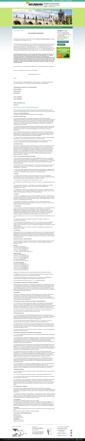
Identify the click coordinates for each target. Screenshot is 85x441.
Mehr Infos (81, 439)
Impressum (62, 0)
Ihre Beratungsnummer (51, 27)
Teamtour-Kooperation (40, 27)
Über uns (15, 27)
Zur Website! (61, 44)
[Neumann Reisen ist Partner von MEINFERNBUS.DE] (63, 58)
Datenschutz (69, 0)
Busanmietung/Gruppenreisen (24, 27)
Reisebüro (59, 27)
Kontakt (33, 27)
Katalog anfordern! (63, 41)
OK (76, 439)
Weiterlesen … (16, 104)
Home (53, 0)
